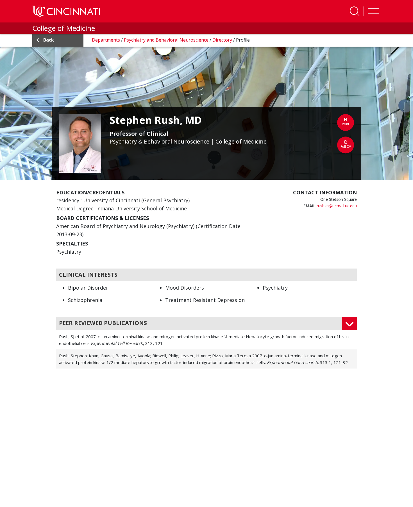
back (48, 40)
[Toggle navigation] (372, 11)
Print (345, 124)
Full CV (346, 146)
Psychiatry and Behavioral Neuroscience (167, 40)
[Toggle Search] (354, 11)
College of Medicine (63, 28)
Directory (222, 40)
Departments (106, 40)
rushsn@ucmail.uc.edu (337, 205)
